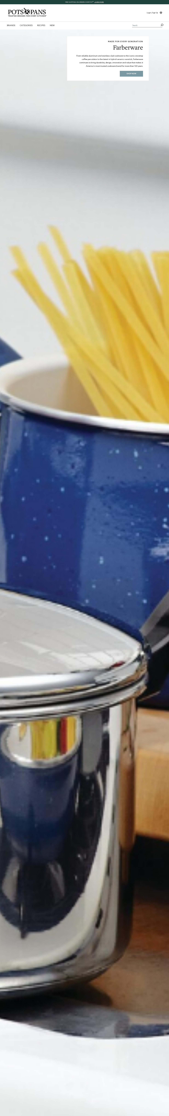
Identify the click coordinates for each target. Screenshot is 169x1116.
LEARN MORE (99, 2)
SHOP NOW (131, 74)
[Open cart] (161, 13)
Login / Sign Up (152, 13)
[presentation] (84, 2)
